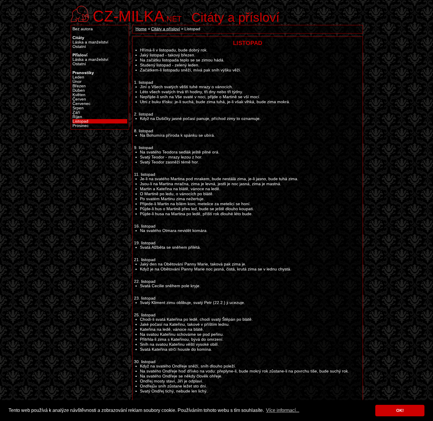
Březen (79, 86)
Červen (79, 99)
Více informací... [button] (282, 410)
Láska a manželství (90, 42)
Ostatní (79, 46)
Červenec (81, 103)
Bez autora (82, 29)
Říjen (77, 117)
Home (141, 29)
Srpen (78, 108)
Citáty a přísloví (235, 17)
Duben (78, 90)
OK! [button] (400, 410)
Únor (77, 81)
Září (76, 112)
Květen (78, 95)
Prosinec (80, 125)
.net (137, 15)
